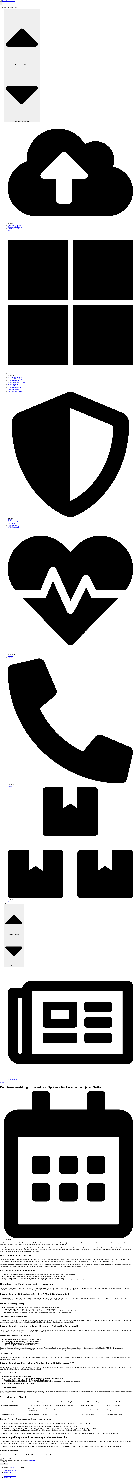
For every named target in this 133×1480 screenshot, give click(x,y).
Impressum (7, 1472)
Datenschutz (31, 1460)
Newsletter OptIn (5, 1458)
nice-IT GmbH (15, 1467)
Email (2, 1462)
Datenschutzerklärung (10, 1471)
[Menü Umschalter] (1, 3)
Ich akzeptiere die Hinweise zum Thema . (18, 1460)
